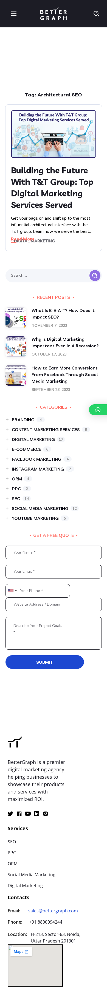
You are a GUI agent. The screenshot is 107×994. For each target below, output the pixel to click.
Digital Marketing (34, 241)
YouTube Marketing (39, 518)
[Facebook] (19, 814)
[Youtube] (28, 814)
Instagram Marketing (41, 469)
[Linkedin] (37, 814)
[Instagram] (45, 814)
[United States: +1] (12, 590)
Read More (22, 239)
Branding (27, 419)
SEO (20, 498)
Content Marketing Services (49, 429)
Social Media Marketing (44, 508)
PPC (20, 488)
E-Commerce (30, 449)
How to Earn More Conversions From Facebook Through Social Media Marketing (65, 374)
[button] (96, 13)
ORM (20, 479)
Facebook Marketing (40, 459)
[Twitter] (10, 814)
